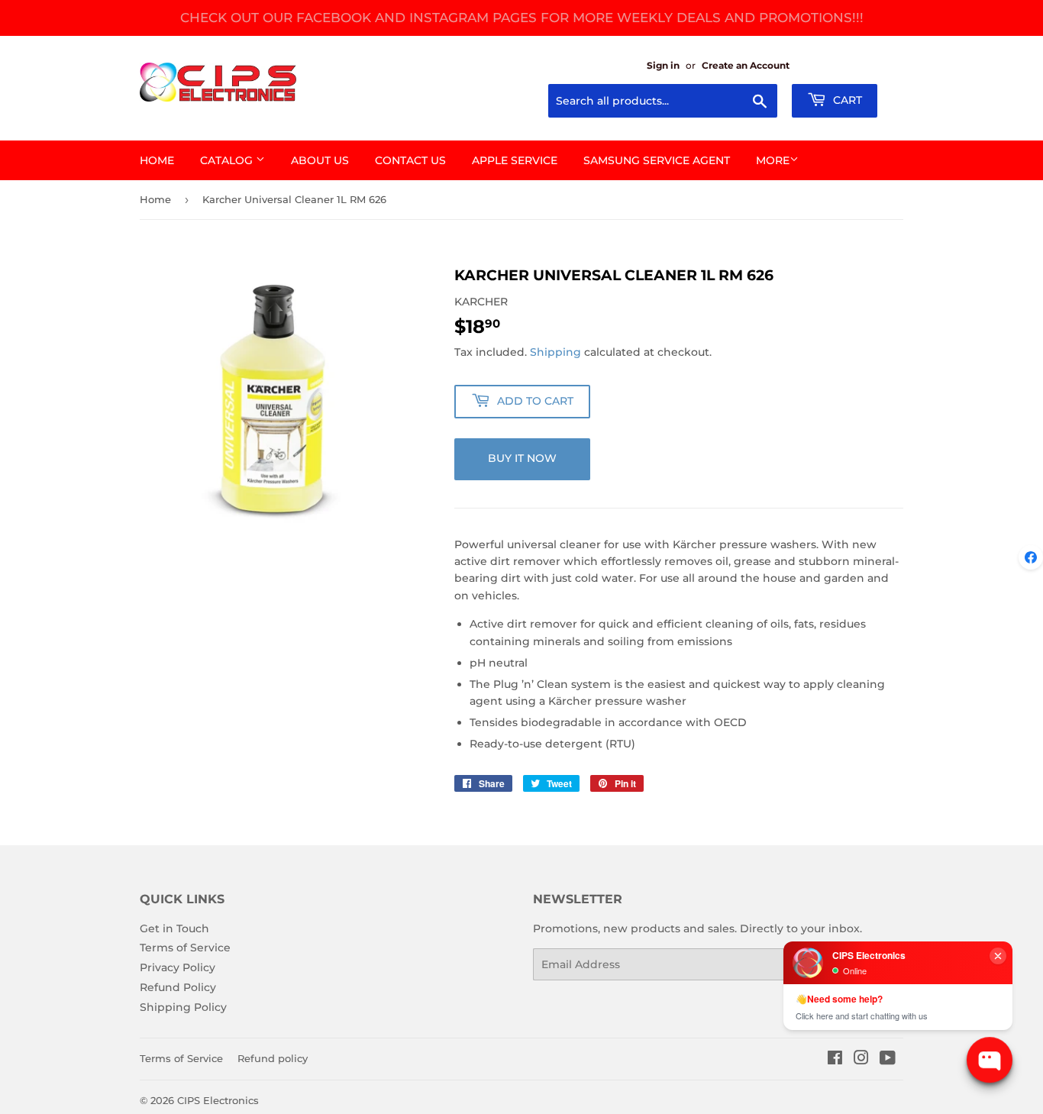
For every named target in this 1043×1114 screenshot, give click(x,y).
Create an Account (746, 65)
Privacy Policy (177, 967)
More (773, 160)
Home (157, 160)
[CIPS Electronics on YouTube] (888, 1060)
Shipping (555, 352)
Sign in (663, 65)
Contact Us (410, 160)
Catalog (228, 160)
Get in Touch (174, 928)
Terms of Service (185, 947)
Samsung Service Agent (656, 160)
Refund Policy (178, 987)
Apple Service (514, 160)
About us (320, 160)
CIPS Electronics (218, 1100)
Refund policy (272, 1058)
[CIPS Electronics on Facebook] (835, 1060)
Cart (846, 100)
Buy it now (522, 458)
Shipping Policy (183, 1007)
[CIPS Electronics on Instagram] (861, 1060)
